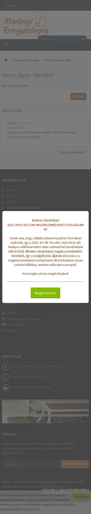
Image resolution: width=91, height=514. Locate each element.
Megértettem (45, 293)
